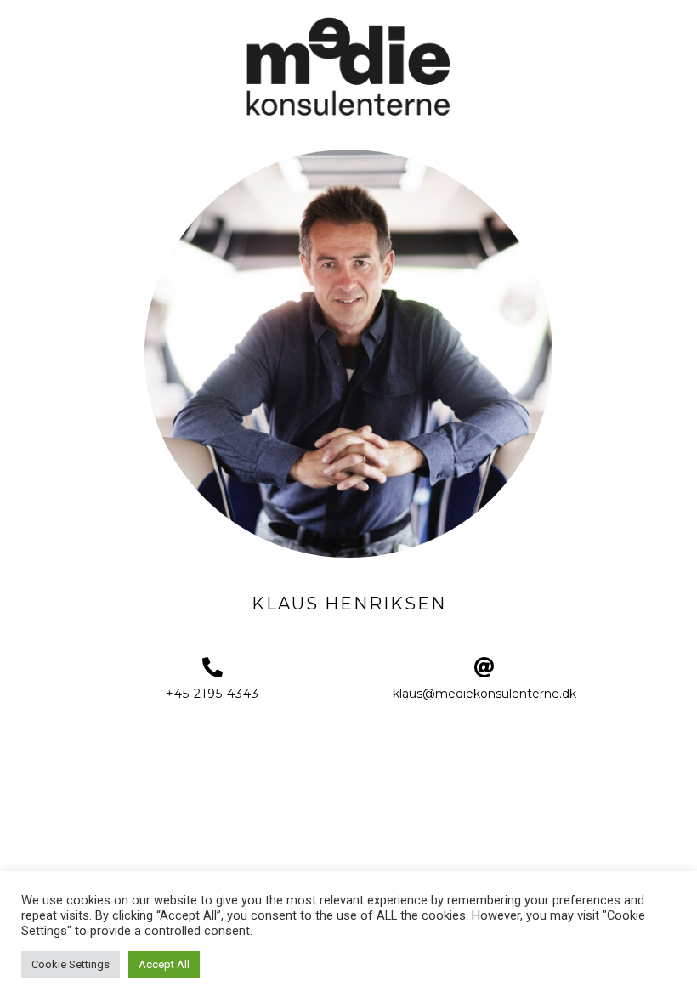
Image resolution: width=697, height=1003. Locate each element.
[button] (212, 679)
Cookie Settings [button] (70, 964)
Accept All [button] (164, 964)
